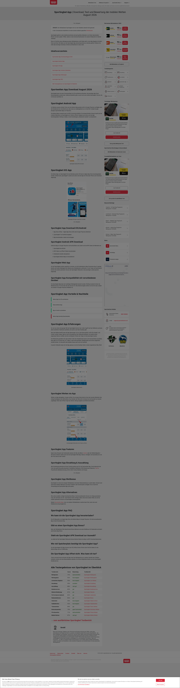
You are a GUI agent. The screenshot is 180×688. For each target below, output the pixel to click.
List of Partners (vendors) (83, 684)
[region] (90, 682)
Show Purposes (160, 684)
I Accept (160, 680)
